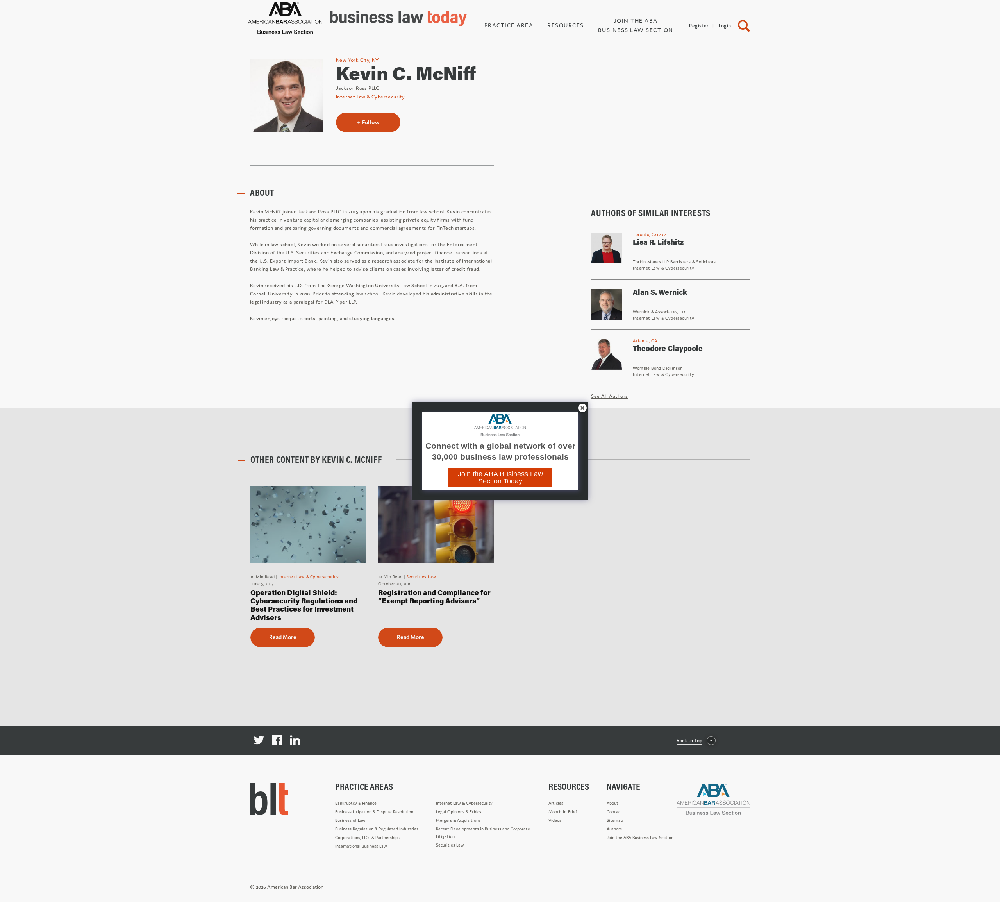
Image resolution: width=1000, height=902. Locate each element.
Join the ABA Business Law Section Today (500, 477)
